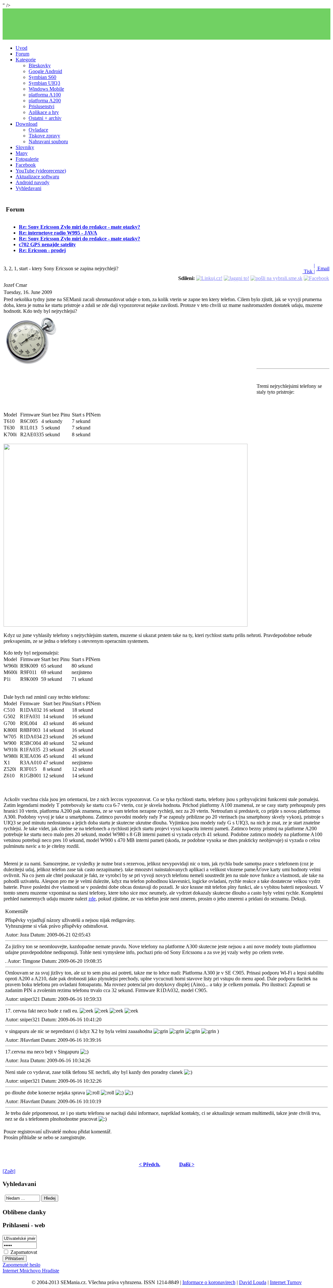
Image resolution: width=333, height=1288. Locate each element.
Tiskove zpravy (44, 135)
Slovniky (25, 147)
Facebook (26, 165)
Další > (186, 1164)
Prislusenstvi (41, 106)
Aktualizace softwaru (37, 176)
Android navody (32, 182)
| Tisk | (308, 268)
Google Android (45, 71)
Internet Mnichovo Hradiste (31, 1270)
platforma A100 (45, 94)
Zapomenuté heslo (21, 1265)
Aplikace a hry (44, 112)
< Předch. (149, 1164)
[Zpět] (9, 1171)
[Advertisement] (166, 24)
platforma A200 (45, 100)
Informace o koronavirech (208, 1282)
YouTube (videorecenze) (41, 170)
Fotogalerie (27, 159)
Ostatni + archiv (45, 118)
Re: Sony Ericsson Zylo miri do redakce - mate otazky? (79, 227)
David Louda (252, 1282)
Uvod (21, 48)
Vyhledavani (28, 188)
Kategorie (26, 59)
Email (322, 268)
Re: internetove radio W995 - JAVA (58, 233)
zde (92, 898)
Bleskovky (40, 65)
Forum (22, 54)
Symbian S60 (42, 77)
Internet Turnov (286, 1282)
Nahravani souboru (48, 141)
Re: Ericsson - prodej (42, 250)
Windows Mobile (46, 89)
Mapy (22, 153)
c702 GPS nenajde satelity (47, 244)
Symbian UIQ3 (44, 83)
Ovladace (38, 130)
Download (26, 124)
